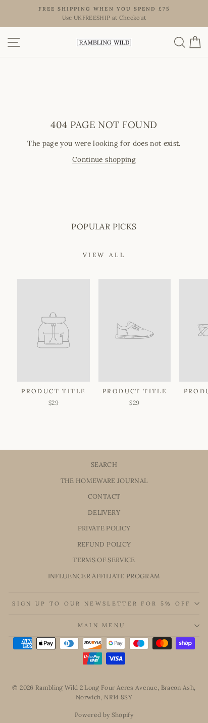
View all (104, 255)
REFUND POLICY (104, 544)
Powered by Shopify (104, 714)
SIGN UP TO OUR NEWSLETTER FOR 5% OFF (101, 603)
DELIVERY (104, 512)
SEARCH (104, 464)
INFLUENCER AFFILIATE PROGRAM (104, 576)
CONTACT (104, 496)
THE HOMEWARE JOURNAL (104, 480)
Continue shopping (104, 159)
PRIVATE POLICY (104, 528)
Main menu (102, 625)
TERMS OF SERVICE (104, 560)
